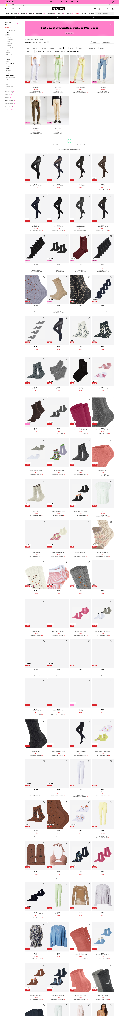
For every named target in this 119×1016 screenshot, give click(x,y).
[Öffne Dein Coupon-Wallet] (95, 9)
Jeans (36, 39)
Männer (14, 8)
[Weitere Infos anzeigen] (36, 94)
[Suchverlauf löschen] (112, 13)
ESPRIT (41, 39)
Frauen (7, 8)
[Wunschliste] (108, 9)
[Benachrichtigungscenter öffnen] (104, 8)
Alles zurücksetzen (73, 51)
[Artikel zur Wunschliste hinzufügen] (44, 57)
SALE (31, 39)
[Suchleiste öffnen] (96, 13)
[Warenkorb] (113, 9)
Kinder (21, 8)
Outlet (9, 4)
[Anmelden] (99, 9)
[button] (95, 42)
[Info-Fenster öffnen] (113, 2)
